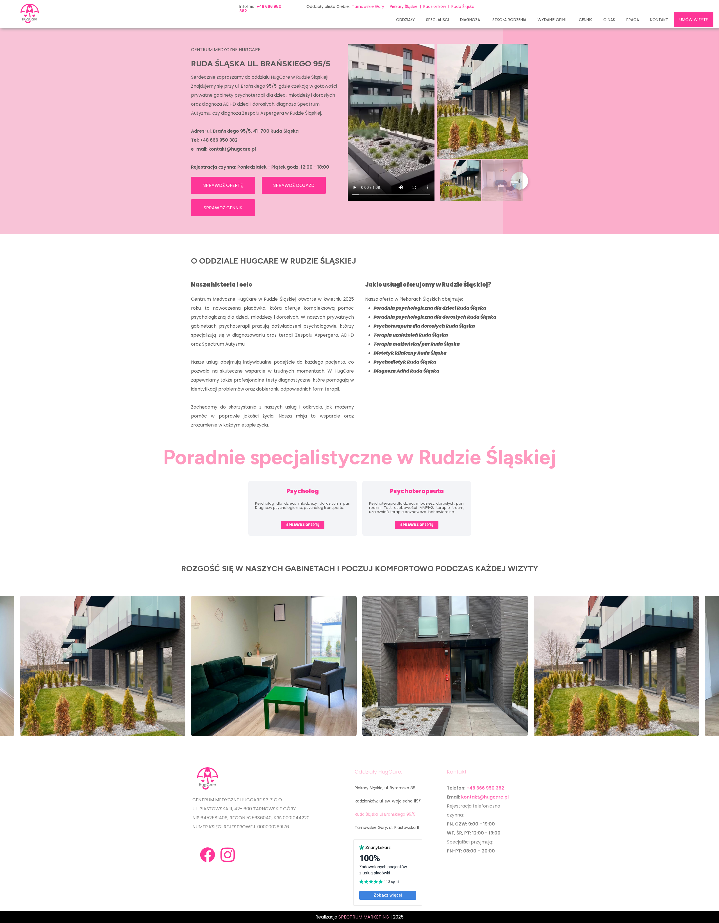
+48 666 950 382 (219, 140)
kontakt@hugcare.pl (232, 149)
